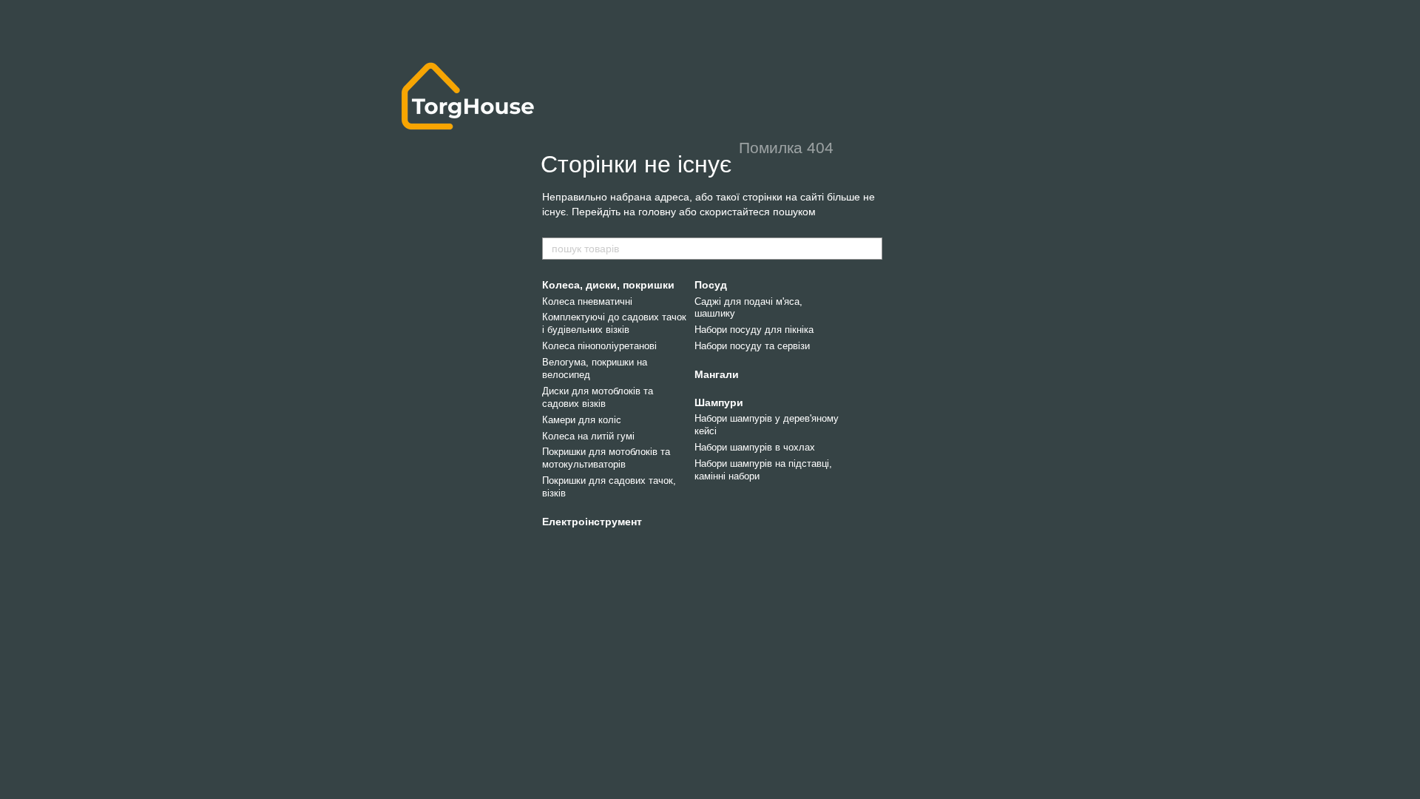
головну (657, 212)
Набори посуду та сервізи (752, 345)
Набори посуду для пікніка (754, 329)
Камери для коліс (581, 419)
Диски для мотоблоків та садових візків (597, 397)
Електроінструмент (592, 521)
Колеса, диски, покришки (608, 285)
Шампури (718, 402)
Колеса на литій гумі (588, 436)
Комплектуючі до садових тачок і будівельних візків (614, 323)
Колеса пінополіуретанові (599, 345)
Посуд (710, 285)
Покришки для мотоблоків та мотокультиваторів (606, 458)
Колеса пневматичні (587, 301)
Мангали (716, 374)
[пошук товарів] (870, 248)
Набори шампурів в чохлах (754, 447)
